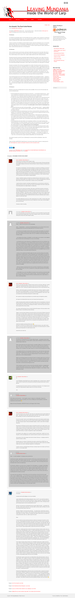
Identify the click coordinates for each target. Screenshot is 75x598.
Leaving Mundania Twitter (65, 3)
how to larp (55, 71)
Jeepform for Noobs (57, 56)
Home (10, 19)
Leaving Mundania (61, 70)
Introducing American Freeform (59, 53)
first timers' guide (56, 76)
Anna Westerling (62, 75)
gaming (62, 81)
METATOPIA (16, 30)
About (32, 19)
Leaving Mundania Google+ (67, 3)
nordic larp (58, 69)
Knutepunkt (60, 71)
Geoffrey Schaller (56, 78)
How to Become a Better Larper (59, 48)
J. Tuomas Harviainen (56, 81)
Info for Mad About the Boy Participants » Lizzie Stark (21, 585)
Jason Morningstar (56, 80)
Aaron (17, 283)
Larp (54, 69)
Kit (16, 376)
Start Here (18, 19)
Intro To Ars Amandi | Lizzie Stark (17, 583)
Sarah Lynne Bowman (56, 79)
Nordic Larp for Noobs (57, 58)
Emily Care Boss (56, 75)
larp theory (55, 70)
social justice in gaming (57, 77)
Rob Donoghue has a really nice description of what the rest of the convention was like (25, 142)
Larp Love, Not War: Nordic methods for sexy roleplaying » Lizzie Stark (24, 588)
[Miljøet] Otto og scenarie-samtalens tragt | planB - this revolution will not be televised (26, 591)
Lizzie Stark (20, 28)
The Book (40, 19)
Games (25, 19)
